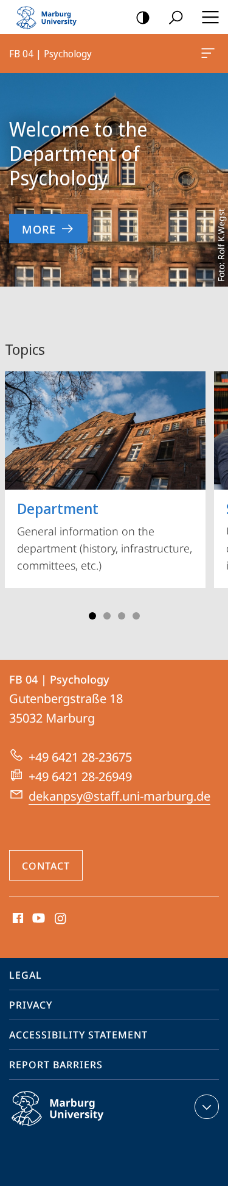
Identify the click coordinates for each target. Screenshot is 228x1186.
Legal (25, 975)
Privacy (30, 1005)
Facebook (16, 918)
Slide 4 (136, 616)
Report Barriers (56, 1064)
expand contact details (207, 1107)
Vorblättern (211, 491)
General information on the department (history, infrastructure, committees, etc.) (104, 535)
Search (175, 17)
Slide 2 (107, 616)
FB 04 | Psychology (210, 53)
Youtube (37, 918)
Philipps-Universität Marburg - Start (52, 17)
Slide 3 (121, 616)
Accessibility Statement (78, 1034)
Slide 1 (92, 616)
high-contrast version (142, 17)
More (39, 229)
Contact (46, 866)
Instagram (61, 918)
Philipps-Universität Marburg (81, 1128)
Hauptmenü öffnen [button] (210, 17)
